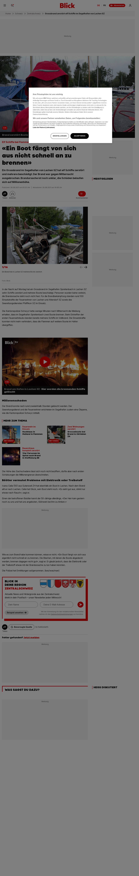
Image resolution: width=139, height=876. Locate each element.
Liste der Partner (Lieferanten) (44, 127)
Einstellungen (60, 136)
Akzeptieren (79, 136)
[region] (70, 115)
